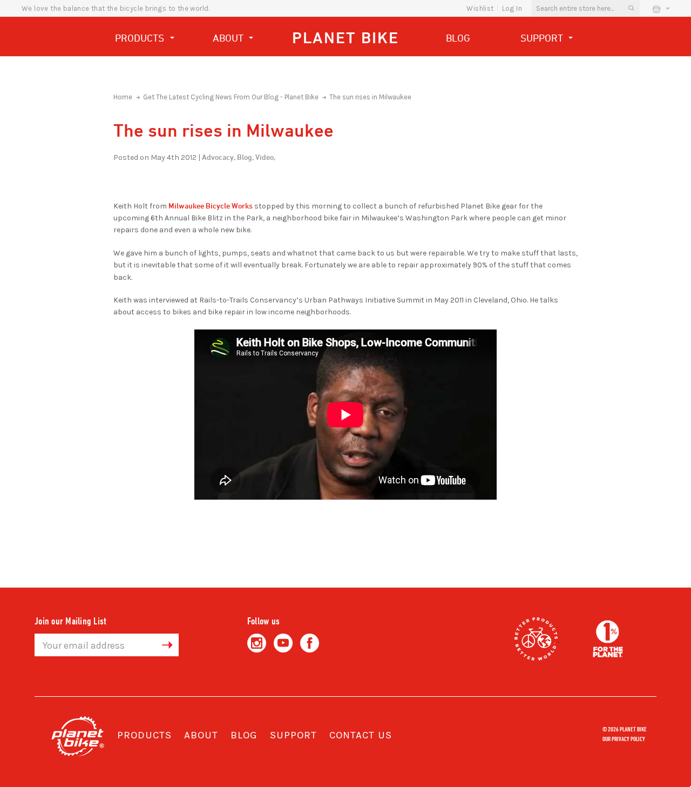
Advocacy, (218, 157)
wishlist (479, 8)
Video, (265, 157)
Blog (458, 38)
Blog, (245, 157)
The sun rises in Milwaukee (370, 97)
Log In (512, 8)
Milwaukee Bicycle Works (210, 205)
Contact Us (360, 735)
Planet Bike (345, 37)
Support (543, 38)
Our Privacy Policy (623, 738)
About (229, 38)
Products (141, 38)
